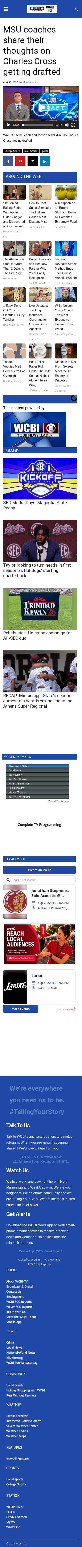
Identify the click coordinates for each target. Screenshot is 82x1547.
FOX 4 (10, 1512)
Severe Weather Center (22, 1426)
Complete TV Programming (39, 824)
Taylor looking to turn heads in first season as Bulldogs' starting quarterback (37, 570)
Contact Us (13, 1291)
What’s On (13, 1527)
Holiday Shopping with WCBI (25, 1390)
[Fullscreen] (73, 125)
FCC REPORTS (52, 1259)
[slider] (37, 125)
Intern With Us (16, 1312)
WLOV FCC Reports (19, 1307)
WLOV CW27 (15, 1507)
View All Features (17, 1459)
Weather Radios (17, 1431)
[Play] (9, 125)
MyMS (10, 1522)
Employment (15, 1297)
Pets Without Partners (21, 1395)
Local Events (15, 1385)
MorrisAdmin (30, 82)
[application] (41, 107)
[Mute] (67, 125)
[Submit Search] (76, 9)
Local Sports (30, 150)
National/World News (21, 1352)
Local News (14, 1347)
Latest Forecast (17, 1416)
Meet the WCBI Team (21, 1317)
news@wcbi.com (51, 1157)
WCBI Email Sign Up (49, 1251)
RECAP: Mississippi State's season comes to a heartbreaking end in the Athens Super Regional (37, 701)
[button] (41, 107)
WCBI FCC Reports (19, 1302)
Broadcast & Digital (19, 1286)
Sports (44, 150)
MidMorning (14, 1358)
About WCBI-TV (17, 1281)
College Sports (12, 150)
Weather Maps (16, 1436)
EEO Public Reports (39, 1264)
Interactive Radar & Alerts (23, 1421)
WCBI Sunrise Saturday (21, 1363)
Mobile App (26, 1251)
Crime (10, 1342)
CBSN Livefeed (16, 1517)
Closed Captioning (29, 1259)
